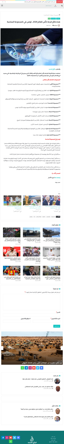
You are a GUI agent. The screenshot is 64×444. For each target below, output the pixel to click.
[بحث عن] (62, 6)
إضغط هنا (57, 178)
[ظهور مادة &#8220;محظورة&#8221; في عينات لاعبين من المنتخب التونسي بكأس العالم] (32, 200)
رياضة (51, 15)
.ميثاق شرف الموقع (53, 442)
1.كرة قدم (46, 15)
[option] (32, 348)
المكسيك (44, 216)
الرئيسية (56, 15)
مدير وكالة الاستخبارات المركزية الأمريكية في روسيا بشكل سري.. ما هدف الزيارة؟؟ (52, 240)
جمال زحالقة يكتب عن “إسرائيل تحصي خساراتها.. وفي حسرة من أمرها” (37, 409)
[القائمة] (2, 6)
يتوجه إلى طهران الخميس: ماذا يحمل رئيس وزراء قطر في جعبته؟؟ (51, 259)
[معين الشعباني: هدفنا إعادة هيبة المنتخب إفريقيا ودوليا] (11, 251)
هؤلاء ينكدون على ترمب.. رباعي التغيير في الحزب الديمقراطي (39, 386)
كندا (34, 216)
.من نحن (53, 436)
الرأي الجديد (52, 69)
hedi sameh (50, 388)
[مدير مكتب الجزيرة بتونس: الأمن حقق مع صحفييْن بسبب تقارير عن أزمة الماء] (31, 251)
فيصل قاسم (50, 418)
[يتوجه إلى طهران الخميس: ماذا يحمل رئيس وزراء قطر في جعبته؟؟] (51, 251)
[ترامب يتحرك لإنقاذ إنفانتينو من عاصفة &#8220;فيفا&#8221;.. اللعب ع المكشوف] (51, 200)
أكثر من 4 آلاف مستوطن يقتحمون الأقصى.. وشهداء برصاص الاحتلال (41, 362)
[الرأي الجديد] (51, 5)
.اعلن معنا (53, 440)
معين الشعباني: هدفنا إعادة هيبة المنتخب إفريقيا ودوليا (12, 259)
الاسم (58, 312)
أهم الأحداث (53, 18)
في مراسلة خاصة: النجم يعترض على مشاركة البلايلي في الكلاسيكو (12, 278)
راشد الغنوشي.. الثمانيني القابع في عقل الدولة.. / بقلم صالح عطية (37, 379)
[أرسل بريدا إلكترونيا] (53, 25)
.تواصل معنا (53, 438)
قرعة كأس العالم (38, 216)
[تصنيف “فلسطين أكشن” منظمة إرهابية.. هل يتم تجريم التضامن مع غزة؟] (11, 232)
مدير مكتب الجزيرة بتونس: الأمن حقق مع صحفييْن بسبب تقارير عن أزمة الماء (39, 2)
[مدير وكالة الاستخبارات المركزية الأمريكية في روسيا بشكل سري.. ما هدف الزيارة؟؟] (51, 232)
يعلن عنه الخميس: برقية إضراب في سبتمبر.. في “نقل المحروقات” (32, 240)
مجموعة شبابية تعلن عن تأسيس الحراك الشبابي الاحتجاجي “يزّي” (52, 278)
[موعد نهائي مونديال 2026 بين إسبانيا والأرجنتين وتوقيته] (12, 200)
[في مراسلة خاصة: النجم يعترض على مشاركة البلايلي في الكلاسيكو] (11, 271)
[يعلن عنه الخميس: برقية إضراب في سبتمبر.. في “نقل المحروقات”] (31, 232)
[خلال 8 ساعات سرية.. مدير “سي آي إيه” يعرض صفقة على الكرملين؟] (31, 271)
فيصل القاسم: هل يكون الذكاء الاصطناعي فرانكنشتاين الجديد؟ (38, 417)
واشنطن (31, 216)
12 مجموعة (53, 216)
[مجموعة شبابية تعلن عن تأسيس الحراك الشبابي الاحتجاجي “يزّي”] (51, 271)
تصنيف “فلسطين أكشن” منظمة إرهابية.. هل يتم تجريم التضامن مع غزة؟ (12, 240)
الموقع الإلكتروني (25, 319)
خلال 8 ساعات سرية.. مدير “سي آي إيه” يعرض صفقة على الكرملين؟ (32, 278)
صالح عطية (50, 381)
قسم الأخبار (55, 25)
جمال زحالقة (50, 411)
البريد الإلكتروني (55, 319)
